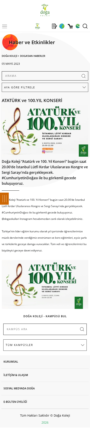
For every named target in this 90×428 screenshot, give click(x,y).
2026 (45, 422)
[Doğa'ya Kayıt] (54, 26)
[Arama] (85, 26)
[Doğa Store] (70, 26)
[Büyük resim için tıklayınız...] (45, 132)
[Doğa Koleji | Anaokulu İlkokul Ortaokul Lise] (45, 10)
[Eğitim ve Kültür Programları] (61, 26)
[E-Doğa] (77, 26)
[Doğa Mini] (46, 26)
